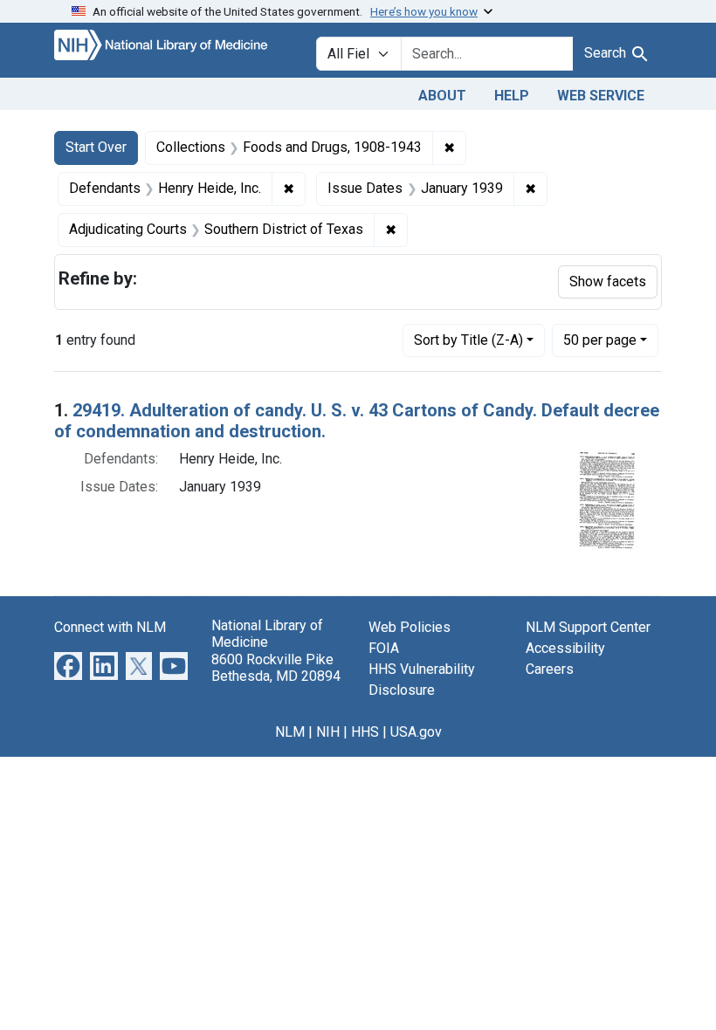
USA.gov (416, 732)
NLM (290, 732)
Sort (468, 340)
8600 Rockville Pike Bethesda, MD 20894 (276, 667)
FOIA (383, 648)
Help (511, 95)
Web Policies (409, 627)
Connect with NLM (110, 627)
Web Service (600, 95)
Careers (550, 669)
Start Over (96, 147)
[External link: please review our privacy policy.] (68, 665)
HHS (365, 732)
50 (600, 339)
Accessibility (565, 648)
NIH (328, 732)
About (442, 95)
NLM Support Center (588, 627)
